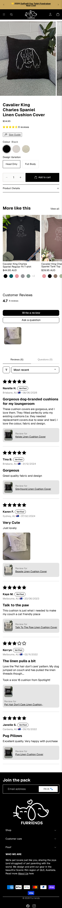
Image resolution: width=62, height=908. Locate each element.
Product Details (11, 188)
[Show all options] (33, 276)
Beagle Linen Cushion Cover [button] (31, 571)
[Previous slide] (4, 4)
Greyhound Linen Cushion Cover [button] (33, 488)
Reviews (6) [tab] (17, 359)
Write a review (31, 313)
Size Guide (15, 134)
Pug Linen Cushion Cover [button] (29, 754)
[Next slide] (58, 4)
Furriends (35, 898)
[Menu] (4, 14)
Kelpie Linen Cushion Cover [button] (30, 436)
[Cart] (58, 14)
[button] (10, 127)
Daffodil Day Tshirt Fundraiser (35, 3)
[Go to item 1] (12, 335)
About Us (23, 873)
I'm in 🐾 (48, 788)
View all (54, 208)
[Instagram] (34, 906)
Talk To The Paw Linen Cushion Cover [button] (36, 627)
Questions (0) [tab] (45, 359)
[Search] (11, 14)
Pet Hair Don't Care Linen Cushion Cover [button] (23, 704)
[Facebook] (28, 906)
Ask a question (31, 320)
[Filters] (6, 370)
